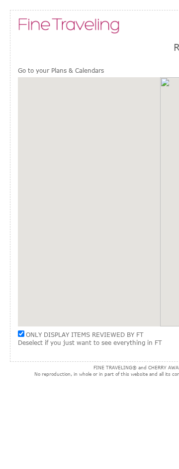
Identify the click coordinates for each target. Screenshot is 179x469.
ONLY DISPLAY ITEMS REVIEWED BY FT (84, 334)
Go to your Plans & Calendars (61, 70)
